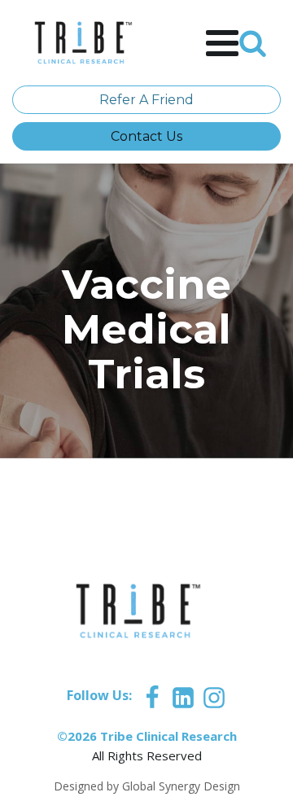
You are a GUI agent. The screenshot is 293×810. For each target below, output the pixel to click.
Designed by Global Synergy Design (147, 786)
